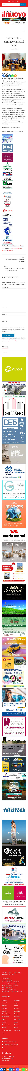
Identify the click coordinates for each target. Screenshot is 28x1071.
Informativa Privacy (8, 1058)
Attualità (11, 246)
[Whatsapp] (12, 75)
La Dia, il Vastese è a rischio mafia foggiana (15, 259)
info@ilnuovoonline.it (12, 984)
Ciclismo (4, 1008)
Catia (11, 248)
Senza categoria (6, 1030)
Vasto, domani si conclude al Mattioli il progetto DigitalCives (14, 268)
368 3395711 (14, 1044)
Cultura (4, 1011)
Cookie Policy (6, 1060)
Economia (17, 1011)
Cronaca (16, 246)
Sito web (4, 321)
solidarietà (10, 250)
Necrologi (17, 1019)
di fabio (19, 248)
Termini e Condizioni (8, 1056)
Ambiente (17, 1000)
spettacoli (17, 1030)
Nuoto (16, 1022)
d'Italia (15, 248)
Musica (4, 1019)
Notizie (22, 246)
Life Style (16, 1016)
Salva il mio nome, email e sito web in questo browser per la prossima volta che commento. (13, 329)
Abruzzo (4, 1000)
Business (4, 1005)
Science (4, 1027)
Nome (4, 308)
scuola (16, 1027)
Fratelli (4, 250)
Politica (16, 1025)
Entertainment (6, 1014)
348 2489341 (7, 1044)
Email (4, 314)
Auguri (16, 1003)
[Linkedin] (9, 75)
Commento (5, 287)
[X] (6, 75)
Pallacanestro (6, 1025)
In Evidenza (5, 1016)
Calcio (16, 1005)
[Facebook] (3, 75)
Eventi (16, 1014)
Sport (3, 1033)
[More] (15, 75)
